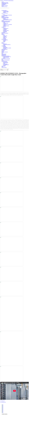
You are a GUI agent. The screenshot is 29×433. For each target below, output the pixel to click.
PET (2, 53)
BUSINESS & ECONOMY (5, 17)
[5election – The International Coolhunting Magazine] (6, 0)
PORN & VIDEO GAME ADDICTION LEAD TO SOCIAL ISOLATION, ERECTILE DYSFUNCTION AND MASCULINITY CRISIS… (14, 418)
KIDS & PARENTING (4, 49)
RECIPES (4, 40)
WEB (2, 66)
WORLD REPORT (4, 67)
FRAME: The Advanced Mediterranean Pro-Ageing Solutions (8, 423)
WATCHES (4, 38)
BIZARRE (3, 16)
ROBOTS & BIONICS (6, 57)
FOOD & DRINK (4, 39)
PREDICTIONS (4, 54)
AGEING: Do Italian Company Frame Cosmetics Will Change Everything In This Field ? (10, 422)
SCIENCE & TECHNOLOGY (7, 56)
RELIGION (4, 48)
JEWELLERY (5, 37)
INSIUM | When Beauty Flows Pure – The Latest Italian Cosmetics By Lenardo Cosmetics (10, 429)
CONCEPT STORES (6, 11)
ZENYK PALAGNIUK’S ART (22, 429)
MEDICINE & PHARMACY (7, 44)
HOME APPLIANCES (6, 25)
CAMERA (4, 23)
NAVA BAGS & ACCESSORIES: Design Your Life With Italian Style (8, 428)
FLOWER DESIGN (5, 28)
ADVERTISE (3, 4)
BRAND (4, 18)
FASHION (3, 34)
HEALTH (3, 43)
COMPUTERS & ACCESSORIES (7, 24)
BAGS (4, 35)
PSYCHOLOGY (4, 55)
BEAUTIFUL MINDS (4, 15)
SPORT (4, 45)
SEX (2, 59)
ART (2, 13)
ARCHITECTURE (4, 10)
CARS (4, 63)
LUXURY (3, 50)
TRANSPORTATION (4, 61)
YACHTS (4, 65)
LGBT (2, 42)
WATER (4, 41)
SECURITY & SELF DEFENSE (6, 58)
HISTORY (4, 46)
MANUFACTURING (6, 30)
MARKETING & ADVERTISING (7, 19)
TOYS (2, 60)
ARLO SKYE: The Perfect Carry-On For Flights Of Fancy (23, 427)
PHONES (4, 26)
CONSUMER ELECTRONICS (6, 21)
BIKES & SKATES (5, 62)
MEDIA (3, 51)
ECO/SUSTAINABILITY (5, 33)
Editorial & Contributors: (5, 5)
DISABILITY (3, 32)
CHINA (3, 20)
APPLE (4, 22)
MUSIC (3, 52)
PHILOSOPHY (5, 47)
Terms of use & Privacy (4, 6)
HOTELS (4, 12)
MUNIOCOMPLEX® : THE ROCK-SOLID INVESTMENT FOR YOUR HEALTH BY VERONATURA (12, 415)
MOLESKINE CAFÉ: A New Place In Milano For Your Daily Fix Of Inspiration (9, 427)
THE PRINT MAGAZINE (5, 3)
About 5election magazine (5, 2)
